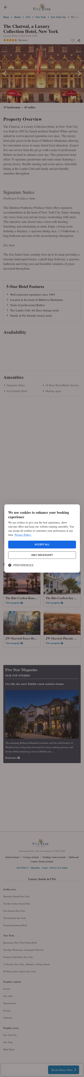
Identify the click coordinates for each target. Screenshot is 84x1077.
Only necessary (42, 555)
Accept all (42, 544)
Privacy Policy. (23, 535)
